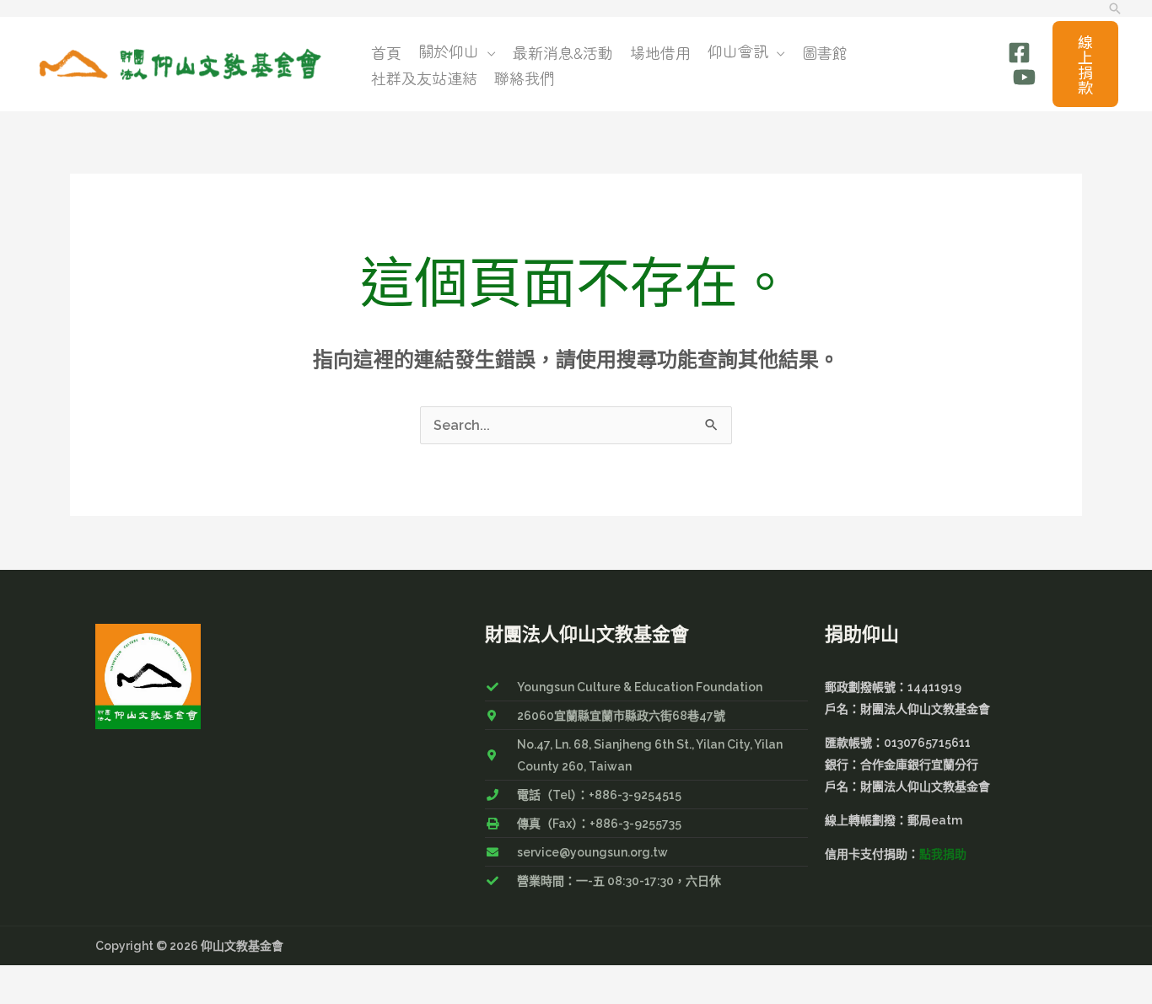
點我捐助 (942, 854)
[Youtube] (1024, 77)
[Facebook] (1019, 52)
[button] (1114, 8)
